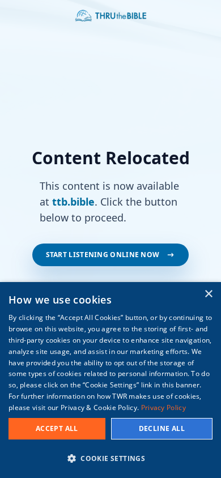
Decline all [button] (162, 428)
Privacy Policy (163, 407)
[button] (110, 458)
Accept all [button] (57, 428)
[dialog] (110, 380)
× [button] (208, 294)
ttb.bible (73, 201)
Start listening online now (103, 254)
